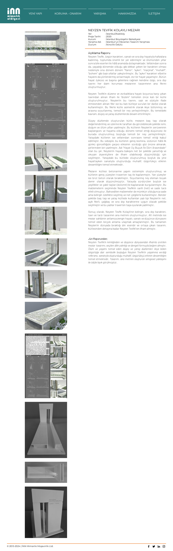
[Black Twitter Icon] (153, 546)
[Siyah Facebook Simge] (148, 546)
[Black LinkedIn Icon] (158, 546)
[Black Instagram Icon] (164, 546)
